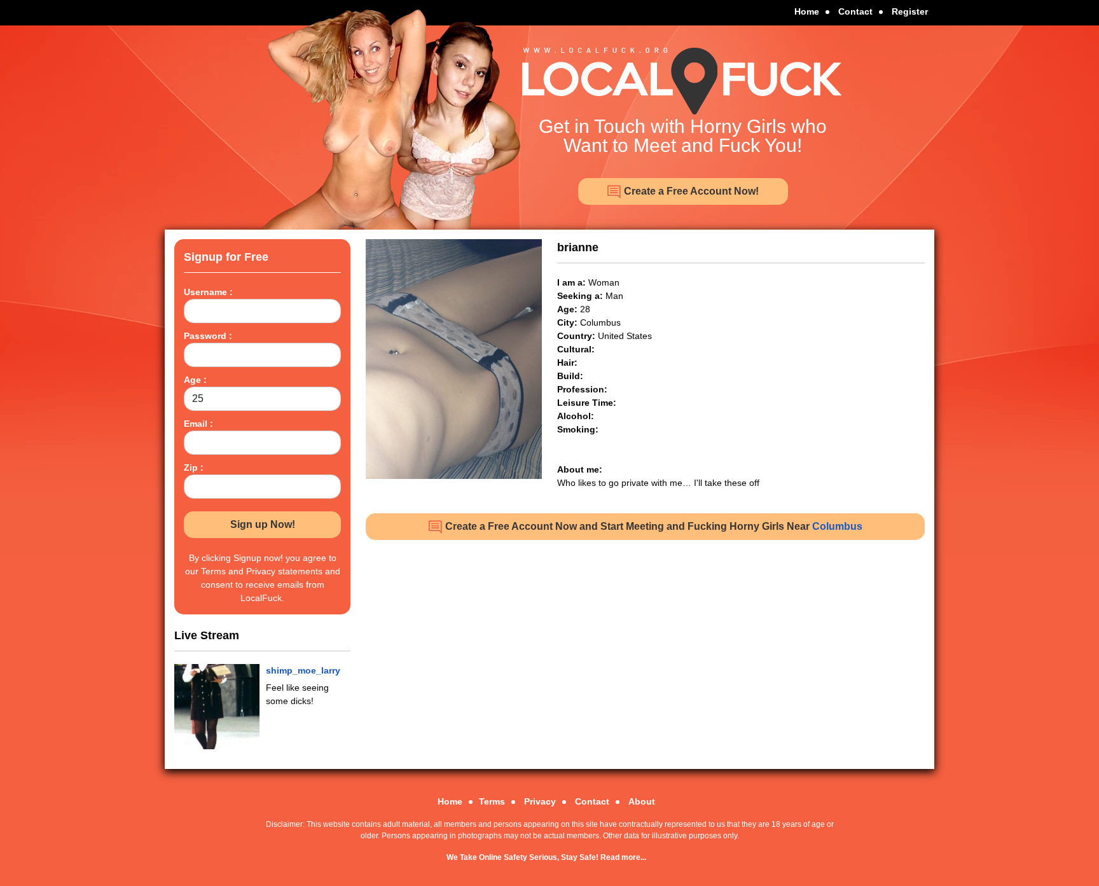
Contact (855, 11)
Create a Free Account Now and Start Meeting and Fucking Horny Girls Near (652, 526)
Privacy (540, 801)
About (641, 801)
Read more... (623, 857)
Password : (208, 336)
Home (806, 11)
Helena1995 (291, 670)
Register (910, 11)
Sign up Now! (262, 524)
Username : (208, 292)
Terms (492, 801)
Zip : (194, 467)
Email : (198, 424)
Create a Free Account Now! (690, 191)
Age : (195, 380)
